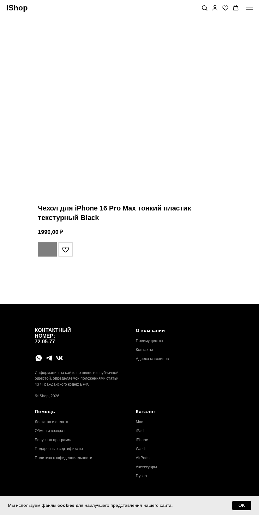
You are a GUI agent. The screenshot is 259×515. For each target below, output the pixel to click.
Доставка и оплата (51, 422)
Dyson (141, 476)
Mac (139, 422)
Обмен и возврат (50, 431)
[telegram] (49, 358)
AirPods (142, 458)
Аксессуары (146, 467)
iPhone (142, 440)
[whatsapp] (39, 358)
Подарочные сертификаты (59, 449)
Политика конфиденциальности (63, 458)
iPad (140, 431)
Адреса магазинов (152, 359)
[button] (205, 8)
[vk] (59, 358)
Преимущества (149, 341)
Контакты (144, 349)
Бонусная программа (54, 440)
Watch (141, 449)
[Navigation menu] (249, 8)
